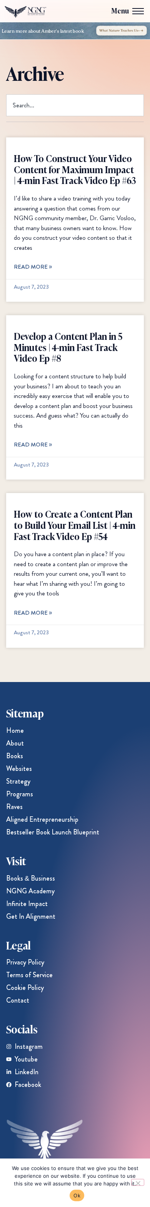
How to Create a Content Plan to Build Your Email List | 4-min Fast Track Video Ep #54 (74, 525)
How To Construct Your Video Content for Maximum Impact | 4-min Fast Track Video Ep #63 (75, 169)
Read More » (33, 266)
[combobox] (75, 105)
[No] (137, 1182)
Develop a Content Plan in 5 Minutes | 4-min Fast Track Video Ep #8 (68, 347)
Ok (76, 1195)
